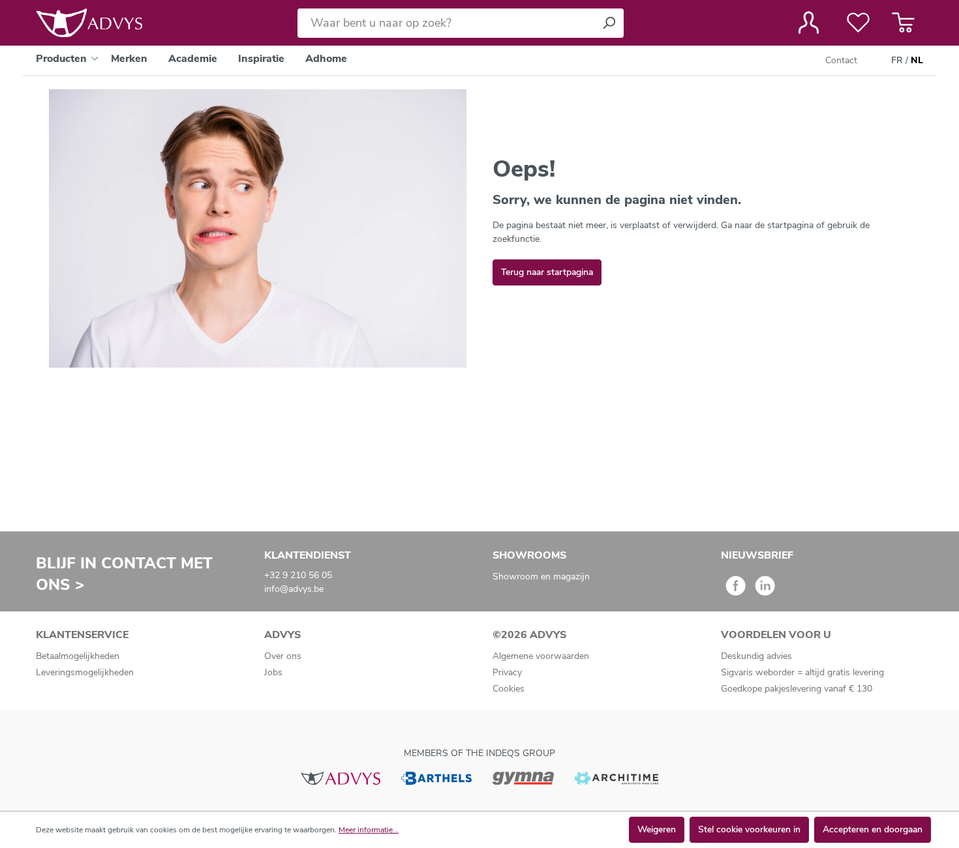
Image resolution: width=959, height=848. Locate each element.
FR (897, 60)
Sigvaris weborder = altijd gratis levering (802, 672)
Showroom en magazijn (541, 576)
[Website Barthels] (436, 777)
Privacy (507, 672)
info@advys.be (294, 589)
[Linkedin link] (764, 590)
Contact (841, 60)
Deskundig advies (756, 656)
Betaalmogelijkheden (77, 656)
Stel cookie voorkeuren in (749, 829)
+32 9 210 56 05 (298, 575)
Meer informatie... (369, 830)
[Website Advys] (340, 777)
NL (917, 60)
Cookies (509, 688)
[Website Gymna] (523, 777)
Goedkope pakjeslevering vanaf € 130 (796, 688)
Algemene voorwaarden (541, 656)
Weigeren (656, 829)
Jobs (273, 672)
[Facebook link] (735, 590)
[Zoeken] (609, 23)
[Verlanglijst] (858, 22)
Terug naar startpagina (547, 272)
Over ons (282, 656)
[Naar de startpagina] (89, 23)
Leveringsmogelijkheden (85, 672)
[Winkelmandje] (903, 22)
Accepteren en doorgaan (872, 829)
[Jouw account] (808, 22)
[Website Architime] (616, 777)
